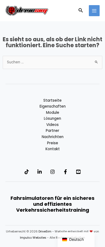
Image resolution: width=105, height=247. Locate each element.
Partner (52, 130)
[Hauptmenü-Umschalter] (94, 10)
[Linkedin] (39, 171)
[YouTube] (78, 171)
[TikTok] (26, 171)
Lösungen (52, 118)
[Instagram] (52, 171)
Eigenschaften (53, 106)
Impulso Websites (33, 238)
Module (52, 112)
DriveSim (44, 231)
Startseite (52, 100)
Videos (52, 124)
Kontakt (53, 149)
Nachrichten (53, 136)
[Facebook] (65, 171)
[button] (80, 11)
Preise (52, 143)
